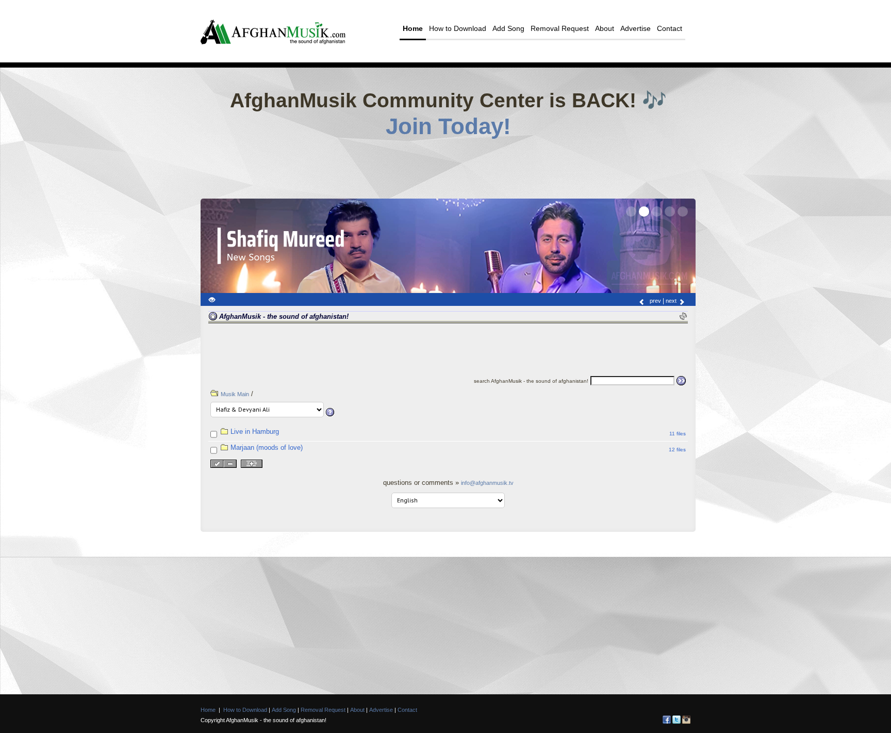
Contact (669, 28)
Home (413, 28)
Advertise (635, 28)
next (672, 301)
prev (654, 301)
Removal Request (560, 28)
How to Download (457, 28)
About (604, 28)
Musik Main (235, 394)
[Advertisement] (448, 165)
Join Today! (448, 126)
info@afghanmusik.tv (487, 483)
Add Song (508, 28)
